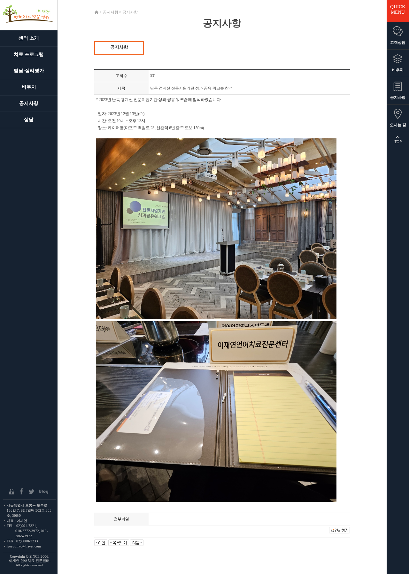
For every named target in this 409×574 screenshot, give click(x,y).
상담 (29, 119)
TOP (398, 139)
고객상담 (397, 42)
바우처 (29, 86)
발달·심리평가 (29, 70)
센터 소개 (29, 38)
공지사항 (28, 103)
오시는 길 (398, 125)
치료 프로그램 (29, 54)
